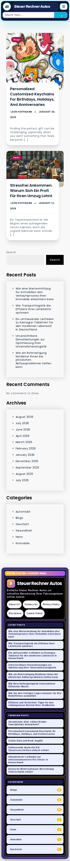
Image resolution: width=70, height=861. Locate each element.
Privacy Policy (51, 604)
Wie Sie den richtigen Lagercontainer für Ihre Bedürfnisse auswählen (35, 694)
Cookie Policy (35, 613)
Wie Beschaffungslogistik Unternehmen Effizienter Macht (31, 685)
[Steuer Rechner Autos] (7, 6)
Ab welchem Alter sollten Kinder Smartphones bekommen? (27, 723)
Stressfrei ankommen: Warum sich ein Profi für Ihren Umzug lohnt (31, 190)
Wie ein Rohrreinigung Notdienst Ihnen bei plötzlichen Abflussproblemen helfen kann (33, 675)
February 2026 (26, 448)
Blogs (16, 39)
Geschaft (22, 524)
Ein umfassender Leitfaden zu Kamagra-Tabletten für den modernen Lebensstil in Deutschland (35, 324)
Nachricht (16, 849)
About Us (14, 604)
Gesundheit (24, 530)
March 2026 (24, 442)
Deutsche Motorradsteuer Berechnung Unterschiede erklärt (31, 770)
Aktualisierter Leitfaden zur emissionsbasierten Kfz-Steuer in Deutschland (28, 760)
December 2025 (27, 461)
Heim (16, 157)
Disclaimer (15, 613)
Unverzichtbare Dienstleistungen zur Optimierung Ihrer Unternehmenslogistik (31, 341)
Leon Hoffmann (21, 111)
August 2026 (24, 417)
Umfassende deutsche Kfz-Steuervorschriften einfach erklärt (28, 749)
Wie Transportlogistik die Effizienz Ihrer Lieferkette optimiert (33, 309)
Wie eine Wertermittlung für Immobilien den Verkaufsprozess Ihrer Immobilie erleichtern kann (35, 294)
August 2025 (24, 474)
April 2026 (22, 436)
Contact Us (31, 604)
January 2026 (25, 455)
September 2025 (27, 467)
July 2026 (22, 423)
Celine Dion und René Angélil (25, 740)
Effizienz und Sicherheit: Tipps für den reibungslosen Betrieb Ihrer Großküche (31, 704)
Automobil (23, 512)
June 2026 (23, 429)
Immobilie (23, 543)
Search (11, 252)
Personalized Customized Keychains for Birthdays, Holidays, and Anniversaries (32, 96)
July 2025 (22, 480)
